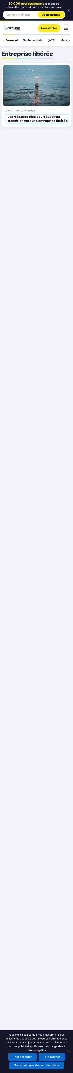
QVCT (51, 40)
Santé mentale (32, 40)
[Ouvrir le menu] (66, 28)
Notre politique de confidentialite (36, 1065)
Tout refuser (51, 1057)
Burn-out (11, 40)
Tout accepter (22, 1057)
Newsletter (49, 28)
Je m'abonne (51, 14)
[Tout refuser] (68, 1051)
